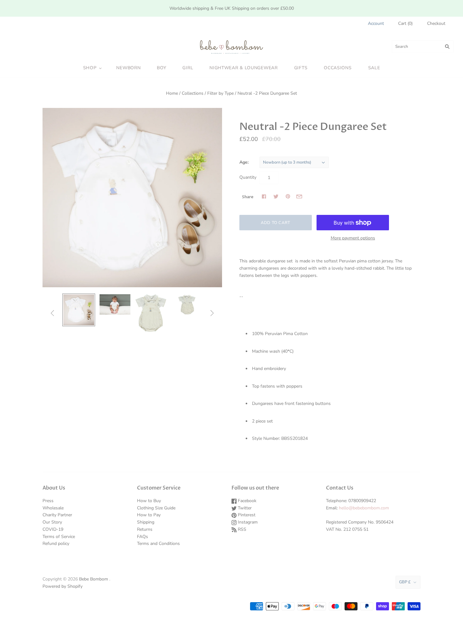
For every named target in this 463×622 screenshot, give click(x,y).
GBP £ (405, 582)
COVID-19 (53, 529)
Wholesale (53, 508)
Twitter (244, 508)
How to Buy (149, 501)
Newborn (128, 68)
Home (172, 93)
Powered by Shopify (63, 586)
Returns (144, 529)
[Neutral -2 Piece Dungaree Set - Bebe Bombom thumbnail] (78, 310)
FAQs (142, 537)
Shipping (145, 522)
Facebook (246, 501)
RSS (241, 529)
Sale (374, 68)
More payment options (353, 238)
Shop (90, 68)
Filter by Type (220, 93)
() (405, 23)
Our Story (52, 522)
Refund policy (56, 543)
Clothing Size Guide (156, 508)
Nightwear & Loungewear (243, 68)
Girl (187, 68)
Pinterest (246, 515)
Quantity (247, 177)
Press (48, 501)
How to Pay (149, 515)
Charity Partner (57, 515)
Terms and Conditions (158, 543)
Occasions (338, 68)
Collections (192, 93)
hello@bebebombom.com (364, 508)
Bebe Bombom (93, 579)
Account (376, 23)
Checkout (436, 23)
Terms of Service (59, 537)
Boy (161, 68)
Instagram (247, 522)
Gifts (301, 68)
